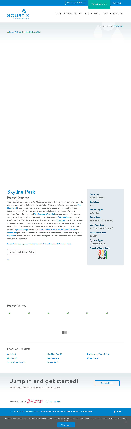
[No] (126, 423)
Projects (108, 26)
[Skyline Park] (65, 32)
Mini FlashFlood (54, 354)
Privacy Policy (60, 411)
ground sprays (22, 230)
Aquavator (11, 236)
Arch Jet (60, 230)
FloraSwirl (61, 220)
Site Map (69, 411)
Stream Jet (12, 233)
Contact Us (106, 383)
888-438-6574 (55, 402)
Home (101, 26)
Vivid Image (87, 411)
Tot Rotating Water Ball (44, 214)
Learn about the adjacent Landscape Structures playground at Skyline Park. (39, 244)
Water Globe (63, 217)
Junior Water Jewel (47, 230)
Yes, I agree (66, 425)
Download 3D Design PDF (21, 252)
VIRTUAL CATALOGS (99, 4)
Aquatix (18, 15)
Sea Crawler (70, 230)
